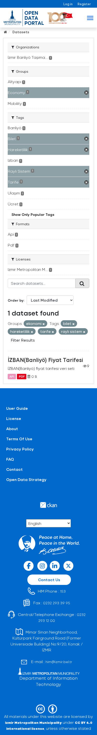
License (13, 418)
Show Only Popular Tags (32, 214)
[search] (82, 283)
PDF (22, 377)
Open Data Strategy (26, 479)
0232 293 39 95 (56, 603)
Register (84, 4)
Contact (14, 469)
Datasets (20, 32)
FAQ (10, 459)
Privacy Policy (20, 448)
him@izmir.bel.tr (59, 661)
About (12, 428)
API (11, 377)
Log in (68, 4)
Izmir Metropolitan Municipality (33, 722)
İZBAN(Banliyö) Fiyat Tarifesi (45, 359)
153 (63, 591)
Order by (16, 300)
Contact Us (49, 579)
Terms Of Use (19, 438)
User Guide (17, 408)
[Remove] (44, 324)
